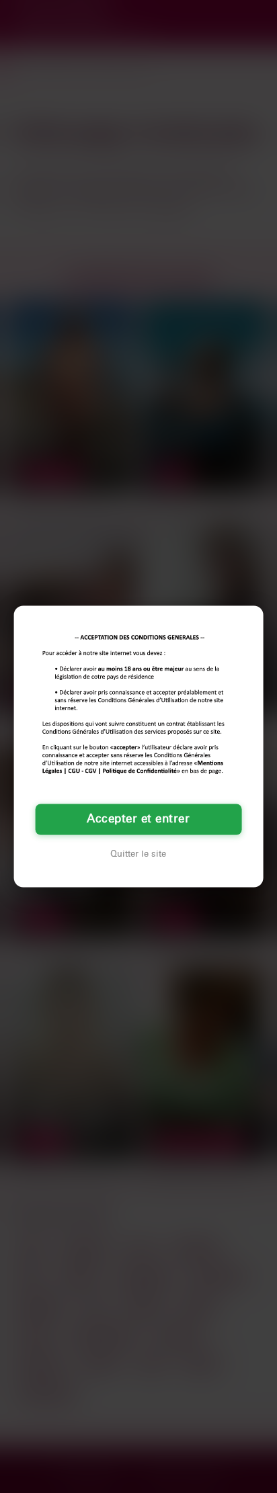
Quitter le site (138, 854)
